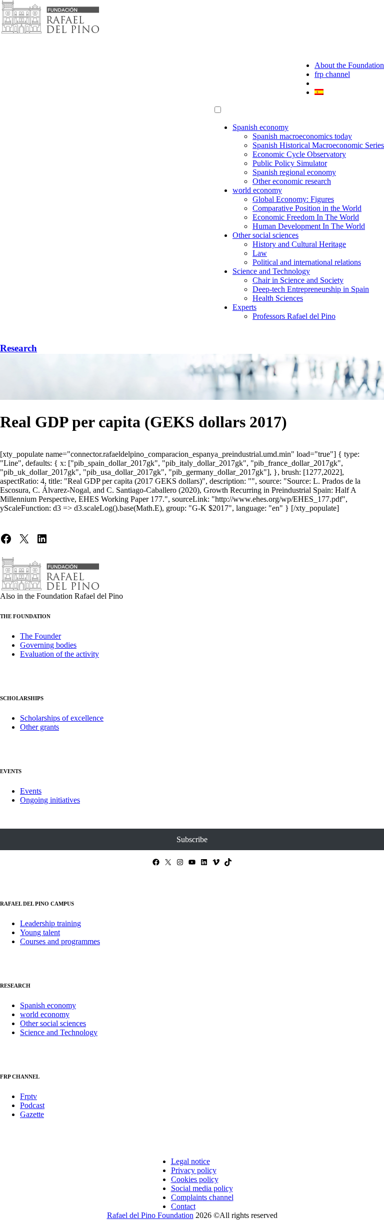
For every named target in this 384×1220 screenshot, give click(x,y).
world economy (257, 190)
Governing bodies (48, 645)
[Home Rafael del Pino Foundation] (50, 32)
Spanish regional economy (294, 172)
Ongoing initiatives (50, 800)
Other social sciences (265, 235)
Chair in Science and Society (298, 280)
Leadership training (50, 923)
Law (259, 253)
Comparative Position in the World (307, 208)
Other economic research (291, 181)
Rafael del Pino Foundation (150, 1215)
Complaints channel (202, 1197)
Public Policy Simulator (289, 163)
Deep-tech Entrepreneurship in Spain (310, 289)
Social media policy (202, 1188)
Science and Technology (271, 271)
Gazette (32, 1114)
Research (18, 348)
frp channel (332, 74)
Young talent (40, 932)
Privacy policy (193, 1170)
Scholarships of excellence (62, 718)
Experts (244, 307)
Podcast (32, 1105)
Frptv (28, 1096)
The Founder (40, 636)
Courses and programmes (60, 941)
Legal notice (190, 1161)
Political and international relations (306, 262)
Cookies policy (194, 1179)
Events (31, 791)
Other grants (39, 727)
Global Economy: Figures (293, 199)
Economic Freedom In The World (305, 217)
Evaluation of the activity (59, 654)
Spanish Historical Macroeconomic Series (318, 145)
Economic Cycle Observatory (299, 154)
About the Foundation (349, 65)
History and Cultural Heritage (299, 244)
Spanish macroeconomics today (302, 136)
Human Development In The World (308, 226)
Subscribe (192, 839)
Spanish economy (260, 127)
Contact (183, 1206)
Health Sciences (277, 298)
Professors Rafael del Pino (294, 316)
